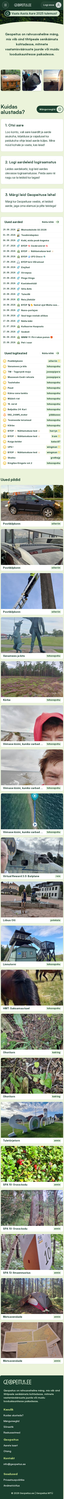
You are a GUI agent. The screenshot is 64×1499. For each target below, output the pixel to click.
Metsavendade (12, 1316)
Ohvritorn (9, 1052)
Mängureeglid (11, 1421)
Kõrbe (6, 699)
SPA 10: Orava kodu (15, 1184)
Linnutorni (9, 964)
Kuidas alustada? (13, 1415)
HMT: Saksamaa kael (16, 1008)
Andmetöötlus (12, 1485)
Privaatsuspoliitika (14, 1479)
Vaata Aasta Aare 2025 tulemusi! (34, 13)
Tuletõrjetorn (11, 1140)
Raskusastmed (12, 1432)
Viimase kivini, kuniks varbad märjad (24, 743)
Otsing (7, 1451)
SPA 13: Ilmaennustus (17, 1272)
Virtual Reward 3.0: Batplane (21, 876)
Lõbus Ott (9, 920)
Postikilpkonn (11, 523)
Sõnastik (9, 1426)
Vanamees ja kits (14, 655)
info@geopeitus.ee (15, 1464)
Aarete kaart (11, 1445)
